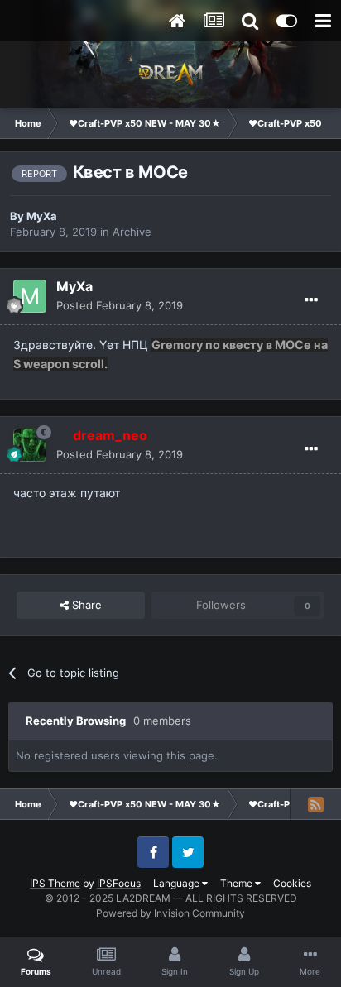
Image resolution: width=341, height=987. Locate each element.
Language (177, 883)
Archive (132, 231)
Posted (119, 305)
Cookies (292, 883)
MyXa (41, 216)
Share (85, 604)
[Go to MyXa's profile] (29, 296)
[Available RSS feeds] (315, 804)
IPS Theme (55, 883)
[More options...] (311, 300)
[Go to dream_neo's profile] (29, 445)
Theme (237, 883)
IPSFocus (119, 883)
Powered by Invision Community (170, 913)
